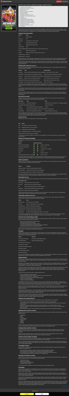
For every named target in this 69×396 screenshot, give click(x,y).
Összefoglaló (22, 26)
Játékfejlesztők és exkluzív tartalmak (27, 20)
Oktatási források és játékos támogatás (27, 22)
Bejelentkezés (65, 1)
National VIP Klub (23, 10)
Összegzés (22, 17)
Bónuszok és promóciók (24, 9)
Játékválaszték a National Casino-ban (27, 8)
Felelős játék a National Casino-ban (26, 14)
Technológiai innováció (24, 23)
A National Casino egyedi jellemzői (26, 19)
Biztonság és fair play (24, 13)
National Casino (7, 1)
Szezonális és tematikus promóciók (26, 24)
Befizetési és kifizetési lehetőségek (26, 11)
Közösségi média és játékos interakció (27, 21)
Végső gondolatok (23, 18)
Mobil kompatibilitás (24, 12)
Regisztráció (59, 1)
